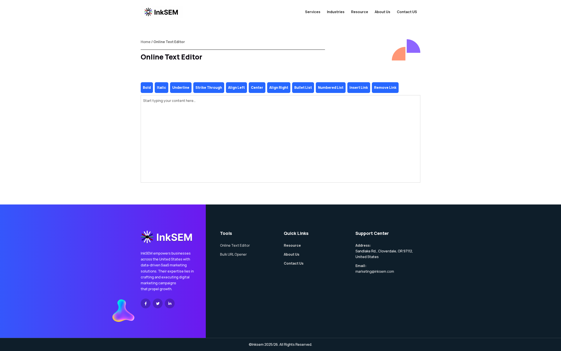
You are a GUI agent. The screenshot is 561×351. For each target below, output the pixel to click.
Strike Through (208, 87)
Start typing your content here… (169, 100)
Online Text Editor (235, 245)
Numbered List (330, 87)
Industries (335, 11)
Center (257, 87)
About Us (382, 11)
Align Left (236, 87)
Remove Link (385, 87)
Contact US (407, 11)
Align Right (278, 87)
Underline (180, 87)
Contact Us (294, 263)
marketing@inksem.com (374, 271)
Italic (161, 87)
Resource (359, 11)
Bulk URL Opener (233, 254)
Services (312, 11)
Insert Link (359, 87)
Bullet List (303, 87)
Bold (147, 87)
